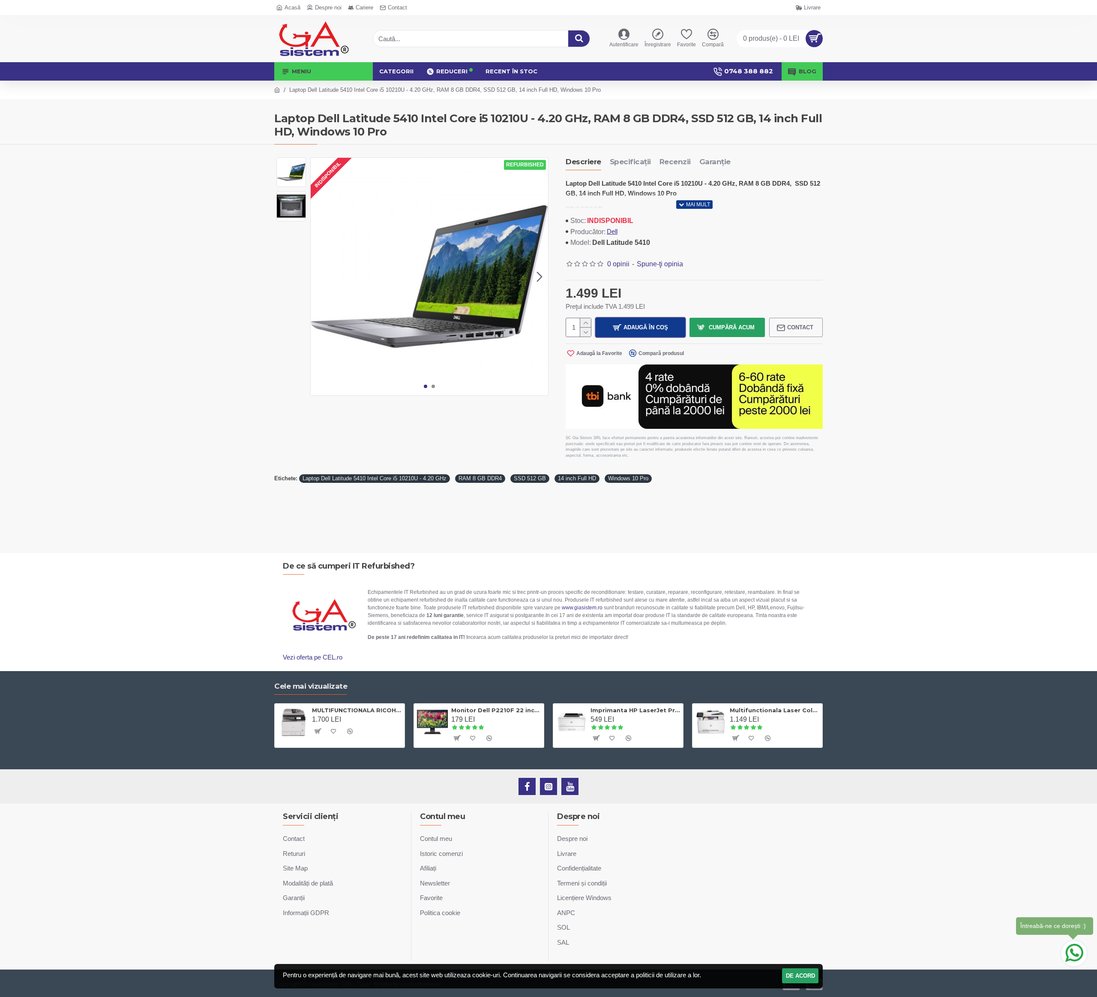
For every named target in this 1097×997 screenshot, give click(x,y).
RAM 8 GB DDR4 (480, 478)
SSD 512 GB (530, 478)
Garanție (715, 161)
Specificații (630, 161)
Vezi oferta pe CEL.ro (312, 657)
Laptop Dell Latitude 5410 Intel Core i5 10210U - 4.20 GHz (375, 478)
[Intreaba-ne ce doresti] (1074, 953)
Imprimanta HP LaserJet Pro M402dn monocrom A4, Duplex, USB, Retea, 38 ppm (635, 710)
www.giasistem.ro (582, 608)
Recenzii (675, 161)
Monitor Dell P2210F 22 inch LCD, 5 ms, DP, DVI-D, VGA (496, 710)
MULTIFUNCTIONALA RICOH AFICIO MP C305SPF (357, 710)
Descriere (583, 161)
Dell (612, 231)
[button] (319, 276)
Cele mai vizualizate (310, 686)
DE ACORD (800, 976)
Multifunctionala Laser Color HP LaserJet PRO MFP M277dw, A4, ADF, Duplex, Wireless (774, 710)
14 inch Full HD (577, 478)
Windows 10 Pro (628, 478)
